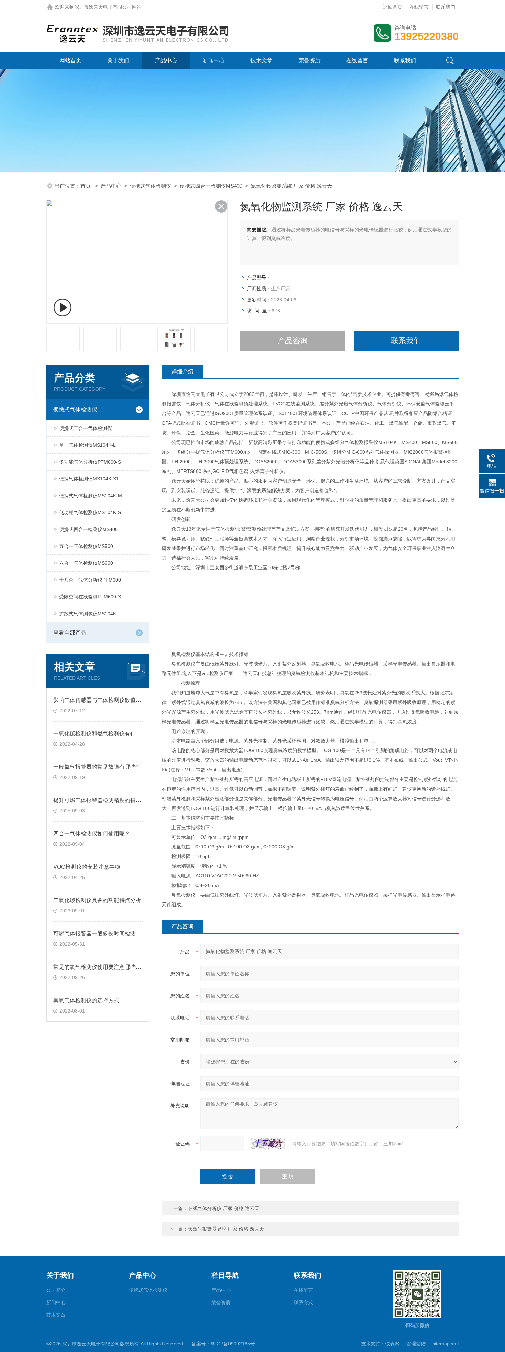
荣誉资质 (310, 60)
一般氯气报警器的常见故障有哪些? (96, 767)
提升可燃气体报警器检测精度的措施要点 (102, 800)
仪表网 (392, 1343)
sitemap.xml (446, 1343)
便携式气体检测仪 (150, 186)
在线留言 (419, 7)
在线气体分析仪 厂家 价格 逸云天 (223, 1208)
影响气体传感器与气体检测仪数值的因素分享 (108, 700)
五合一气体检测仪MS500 (86, 546)
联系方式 (303, 1302)
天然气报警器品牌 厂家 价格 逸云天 (226, 1229)
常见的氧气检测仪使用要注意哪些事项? (101, 967)
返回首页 (392, 7)
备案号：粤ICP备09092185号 (223, 1343)
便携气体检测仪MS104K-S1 (89, 479)
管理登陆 (416, 1343)
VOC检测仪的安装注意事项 (86, 867)
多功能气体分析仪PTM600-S (90, 462)
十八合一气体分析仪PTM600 (90, 580)
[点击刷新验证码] (268, 1143)
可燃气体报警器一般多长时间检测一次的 (102, 934)
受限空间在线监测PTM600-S (90, 596)
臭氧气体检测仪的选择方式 (86, 1000)
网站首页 (70, 60)
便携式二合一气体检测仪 (85, 428)
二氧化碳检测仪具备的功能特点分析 (97, 900)
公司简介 (56, 1290)
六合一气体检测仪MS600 (86, 563)
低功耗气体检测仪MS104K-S (90, 512)
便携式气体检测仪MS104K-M (90, 495)
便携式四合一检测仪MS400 (211, 186)
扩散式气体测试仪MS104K (87, 613)
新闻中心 (214, 60)
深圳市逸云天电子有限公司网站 (108, 7)
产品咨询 (293, 340)
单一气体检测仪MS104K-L (87, 445)
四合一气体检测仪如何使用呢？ (91, 833)
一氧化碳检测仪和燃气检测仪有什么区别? (104, 733)
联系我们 (445, 7)
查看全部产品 (69, 633)
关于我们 (118, 60)
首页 (86, 186)
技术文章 (261, 60)
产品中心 (166, 60)
